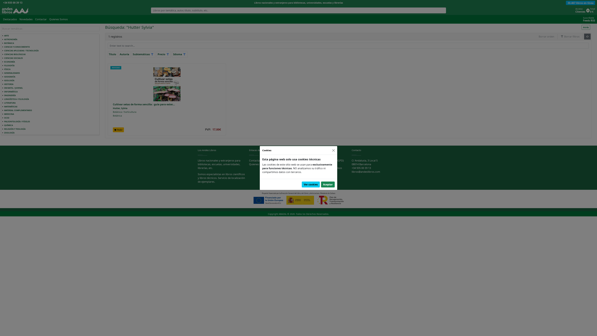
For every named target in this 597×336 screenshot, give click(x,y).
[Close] (333, 150)
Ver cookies (311, 184)
